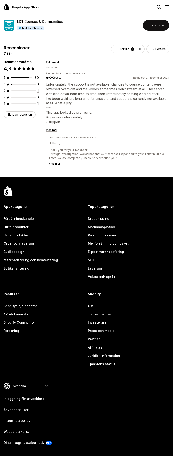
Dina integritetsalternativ (24, 443)
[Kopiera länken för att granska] (61, 62)
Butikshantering (16, 268)
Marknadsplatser (101, 227)
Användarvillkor (16, 410)
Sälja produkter (16, 235)
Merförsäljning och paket (108, 243)
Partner (94, 339)
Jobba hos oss (99, 314)
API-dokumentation (19, 314)
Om (90, 306)
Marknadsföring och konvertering (31, 260)
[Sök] (159, 7)
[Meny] (167, 7)
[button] (139, 49)
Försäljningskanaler (19, 218)
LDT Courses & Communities (40, 21)
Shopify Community (19, 322)
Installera (156, 25)
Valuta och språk (101, 277)
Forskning (11, 331)
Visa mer (51, 130)
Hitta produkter (16, 227)
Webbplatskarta (16, 431)
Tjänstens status (101, 364)
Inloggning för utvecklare (24, 399)
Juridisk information (104, 356)
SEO (91, 260)
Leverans (95, 268)
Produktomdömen (102, 235)
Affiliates (95, 347)
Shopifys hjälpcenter (20, 306)
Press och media (101, 331)
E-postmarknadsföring (106, 252)
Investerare (97, 322)
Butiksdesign (14, 252)
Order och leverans (19, 243)
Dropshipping (98, 218)
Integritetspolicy (17, 420)
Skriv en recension (19, 114)
